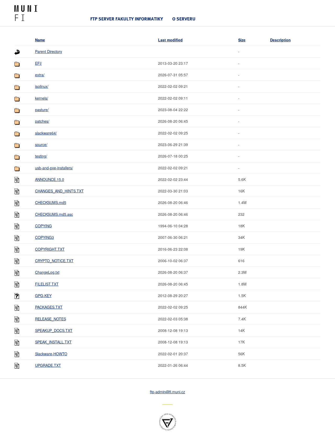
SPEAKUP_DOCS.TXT (53, 330)
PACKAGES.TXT (49, 307)
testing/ (41, 156)
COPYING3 (44, 237)
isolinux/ (41, 86)
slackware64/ (46, 133)
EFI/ (38, 63)
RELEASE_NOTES (50, 318)
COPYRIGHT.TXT (50, 249)
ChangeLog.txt (47, 272)
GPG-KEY (43, 295)
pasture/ (42, 109)
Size (241, 39)
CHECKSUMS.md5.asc (54, 214)
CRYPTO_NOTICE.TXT (54, 260)
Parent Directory (48, 51)
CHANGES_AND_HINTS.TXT (59, 190)
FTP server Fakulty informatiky (126, 19)
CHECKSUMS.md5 (50, 202)
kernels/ (41, 98)
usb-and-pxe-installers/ (54, 167)
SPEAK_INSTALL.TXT (53, 342)
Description (280, 39)
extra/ (39, 74)
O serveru (184, 19)
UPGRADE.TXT (48, 365)
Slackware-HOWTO (51, 353)
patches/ (42, 121)
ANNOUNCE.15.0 (49, 179)
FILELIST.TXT (47, 284)
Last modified (170, 39)
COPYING (43, 225)
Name (40, 39)
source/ (41, 144)
